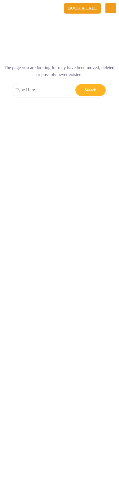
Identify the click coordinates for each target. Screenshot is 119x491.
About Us (15, 297)
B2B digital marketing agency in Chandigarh (35, 354)
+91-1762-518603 (71, 172)
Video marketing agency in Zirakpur (30, 454)
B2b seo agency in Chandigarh (82, 362)
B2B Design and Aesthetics (34, 259)
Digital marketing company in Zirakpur (32, 387)
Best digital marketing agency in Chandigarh (35, 429)
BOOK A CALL (82, 8)
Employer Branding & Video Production (47, 232)
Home (11, 284)
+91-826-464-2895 (35, 172)
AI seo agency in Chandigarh (91, 429)
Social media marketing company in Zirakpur (36, 396)
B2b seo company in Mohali (24, 370)
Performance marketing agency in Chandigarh (36, 437)
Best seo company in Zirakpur (26, 379)
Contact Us (17, 324)
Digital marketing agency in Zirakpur (30, 362)
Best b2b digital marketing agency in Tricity (35, 412)
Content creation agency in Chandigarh (31, 421)
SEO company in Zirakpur (67, 370)
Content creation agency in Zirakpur (87, 421)
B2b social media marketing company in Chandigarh (41, 404)
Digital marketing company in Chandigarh (80, 379)
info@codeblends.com (38, 159)
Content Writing (22, 218)
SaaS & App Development (33, 245)
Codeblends (56, 30)
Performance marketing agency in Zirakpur (34, 446)
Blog (10, 311)
